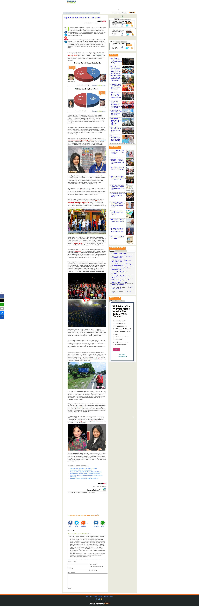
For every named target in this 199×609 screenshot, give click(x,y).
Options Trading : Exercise (119, 282)
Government (84, 492)
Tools (122, 251)
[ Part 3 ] (118, 288)
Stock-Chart (91, 13)
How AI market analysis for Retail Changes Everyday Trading (116, 61)
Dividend (118, 251)
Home (87, 596)
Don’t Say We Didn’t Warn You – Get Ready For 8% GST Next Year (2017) (117, 161)
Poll (111, 300)
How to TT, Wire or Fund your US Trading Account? (121, 260)
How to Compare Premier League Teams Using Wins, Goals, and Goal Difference (116, 70)
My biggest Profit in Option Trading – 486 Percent (117, 212)
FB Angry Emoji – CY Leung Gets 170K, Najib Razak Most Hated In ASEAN (118, 205)
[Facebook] (2, 296)
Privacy (97, 13)
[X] (2, 300)
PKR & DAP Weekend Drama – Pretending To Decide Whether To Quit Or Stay (116, 104)
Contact (73, 13)
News (125, 251)
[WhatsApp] (2, 304)
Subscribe (116, 19)
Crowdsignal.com (122, 356)
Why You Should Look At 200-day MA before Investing (121, 264)
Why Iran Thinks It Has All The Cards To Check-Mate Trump (116, 130)
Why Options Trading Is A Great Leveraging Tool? (121, 268)
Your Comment (71, 572)
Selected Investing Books (119, 253)
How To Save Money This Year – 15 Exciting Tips (118, 168)
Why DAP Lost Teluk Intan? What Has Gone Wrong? (82, 18)
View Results (122, 354)
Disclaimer (85, 13)
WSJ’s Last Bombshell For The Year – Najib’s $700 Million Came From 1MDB (118, 187)
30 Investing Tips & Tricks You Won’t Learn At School (118, 195)
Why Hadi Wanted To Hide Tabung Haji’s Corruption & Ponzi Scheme (116, 78)
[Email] (2, 308)
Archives (122, 19)
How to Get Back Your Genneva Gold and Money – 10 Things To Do (118, 178)
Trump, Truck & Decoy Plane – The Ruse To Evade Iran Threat (116, 112)
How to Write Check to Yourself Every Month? (117, 220)
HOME (65, 13)
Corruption (72, 492)
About (69, 13)
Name (90, 564)
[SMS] (2, 313)
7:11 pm (89, 533)
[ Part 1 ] (129, 287)
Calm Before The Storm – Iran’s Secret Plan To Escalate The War (116, 95)
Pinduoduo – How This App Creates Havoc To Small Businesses (116, 86)
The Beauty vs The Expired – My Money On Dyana (83, 468)
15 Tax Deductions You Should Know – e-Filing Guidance (117, 152)
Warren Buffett (121, 300)
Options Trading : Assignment (120, 280)
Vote (116, 350)
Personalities (91, 492)
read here (103, 140)
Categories (127, 19)
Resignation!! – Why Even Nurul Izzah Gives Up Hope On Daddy (115, 138)
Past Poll (115, 300)
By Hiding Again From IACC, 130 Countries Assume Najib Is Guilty (117, 230)
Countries (78, 492)
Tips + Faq (112, 251)
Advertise (79, 13)
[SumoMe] (2, 317)
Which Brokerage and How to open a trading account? (122, 256)
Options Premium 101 (118, 284)
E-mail (90, 566)
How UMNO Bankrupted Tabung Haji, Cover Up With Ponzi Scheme (116, 122)
